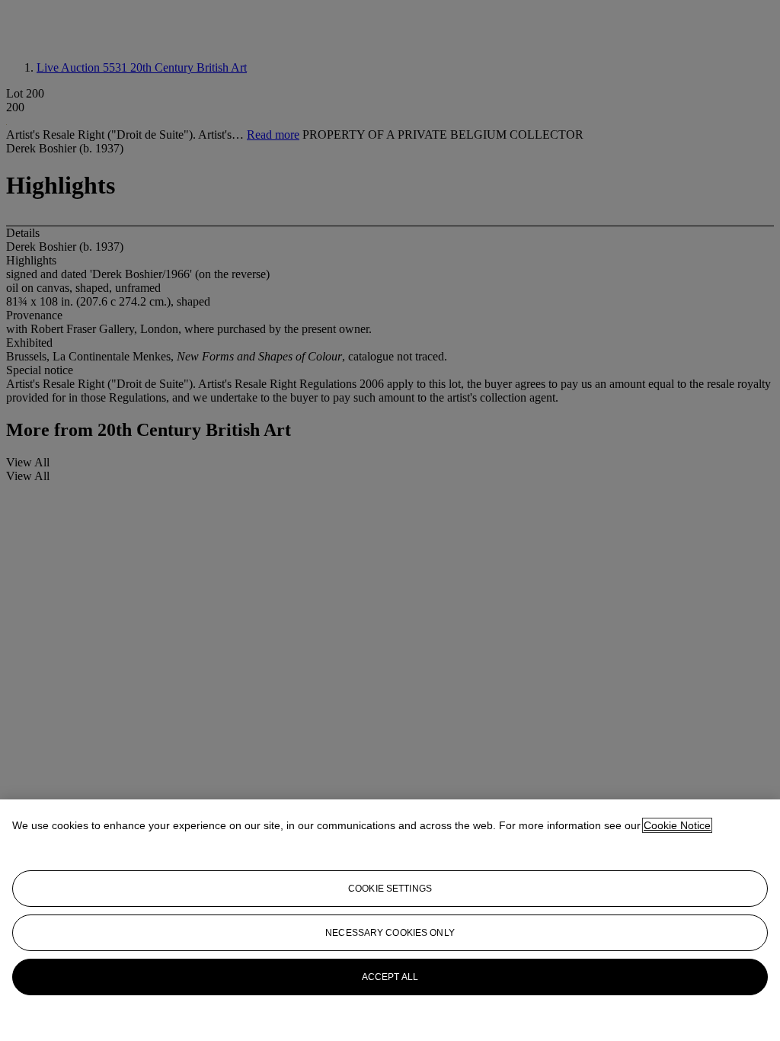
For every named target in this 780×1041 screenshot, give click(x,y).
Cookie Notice (677, 825)
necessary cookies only (390, 932)
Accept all (390, 977)
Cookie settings (390, 888)
